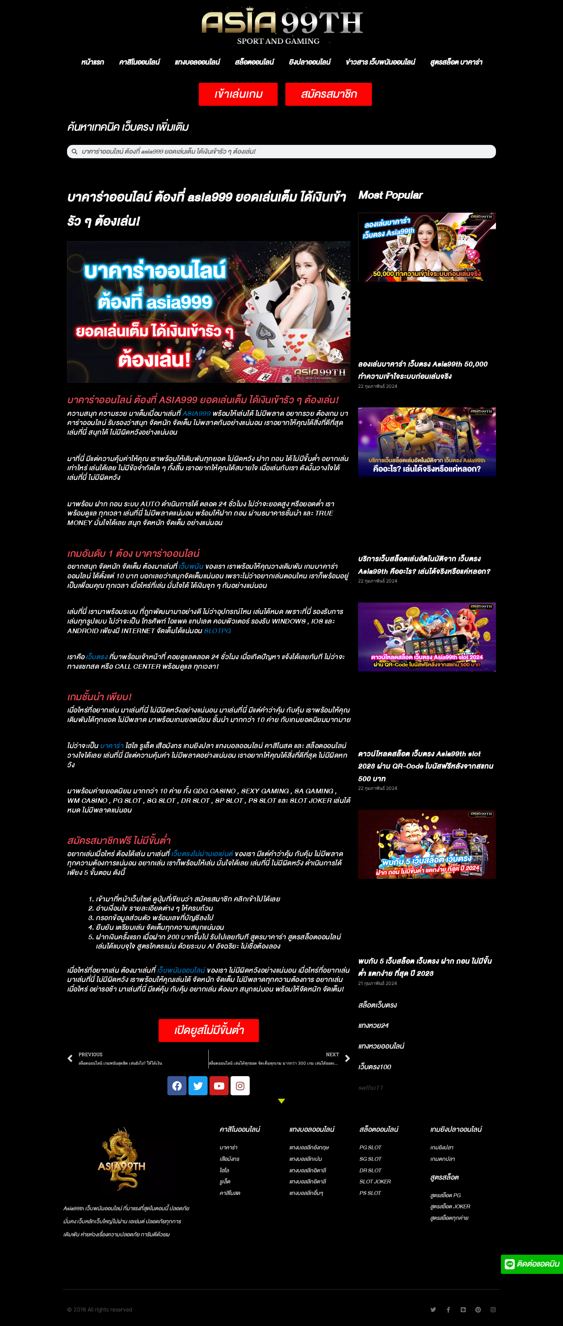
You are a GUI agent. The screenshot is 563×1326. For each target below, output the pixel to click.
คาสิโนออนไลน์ (139, 62)
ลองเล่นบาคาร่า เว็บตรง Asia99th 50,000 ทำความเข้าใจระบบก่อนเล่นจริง (423, 370)
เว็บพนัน (190, 567)
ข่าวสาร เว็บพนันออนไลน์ (380, 62)
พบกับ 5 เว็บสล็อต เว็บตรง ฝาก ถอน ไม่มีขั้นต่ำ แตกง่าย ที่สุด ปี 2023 (425, 967)
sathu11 (370, 1087)
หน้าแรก (92, 62)
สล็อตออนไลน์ (254, 62)
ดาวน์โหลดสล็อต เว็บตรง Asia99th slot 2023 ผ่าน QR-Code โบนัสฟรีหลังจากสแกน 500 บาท (425, 766)
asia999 (196, 414)
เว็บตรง (96, 657)
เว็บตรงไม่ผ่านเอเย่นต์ (202, 854)
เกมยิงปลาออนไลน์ (455, 1130)
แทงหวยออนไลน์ (381, 1046)
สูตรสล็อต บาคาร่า (456, 62)
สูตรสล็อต (444, 1177)
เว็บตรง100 (374, 1067)
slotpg (217, 631)
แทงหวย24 (373, 1025)
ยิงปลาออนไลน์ (309, 62)
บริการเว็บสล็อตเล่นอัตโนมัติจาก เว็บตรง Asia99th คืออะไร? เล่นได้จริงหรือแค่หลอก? (424, 565)
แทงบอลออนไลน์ (197, 62)
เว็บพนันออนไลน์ (181, 970)
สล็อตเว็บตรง (377, 1005)
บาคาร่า (111, 746)
